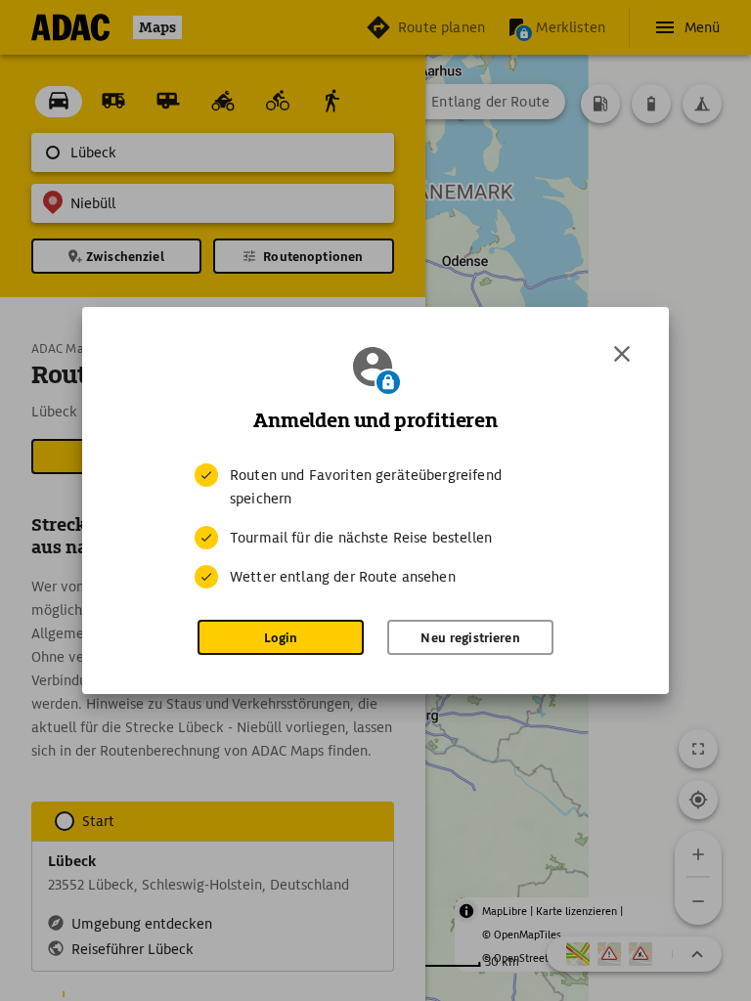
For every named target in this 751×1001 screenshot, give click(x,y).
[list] (375, 525)
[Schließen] (621, 353)
